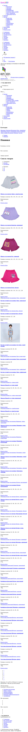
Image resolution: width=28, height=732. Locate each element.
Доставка (5, 37)
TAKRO (8, 22)
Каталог (5, 5)
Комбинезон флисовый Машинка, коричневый (13, 607)
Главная (5, 135)
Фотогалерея (6, 27)
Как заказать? (6, 33)
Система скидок (7, 34)
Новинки (5, 15)
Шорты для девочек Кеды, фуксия (10, 287)
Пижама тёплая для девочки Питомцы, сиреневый (14, 542)
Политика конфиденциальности (11, 694)
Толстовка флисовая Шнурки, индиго (10, 659)
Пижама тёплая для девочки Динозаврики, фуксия (14, 513)
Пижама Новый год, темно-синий (9, 385)
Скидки (5, 28)
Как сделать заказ (7, 720)
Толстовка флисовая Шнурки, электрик (11, 646)
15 (4, 168)
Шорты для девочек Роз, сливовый (10, 256)
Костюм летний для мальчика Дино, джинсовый (13, 300)
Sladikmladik (9, 19)
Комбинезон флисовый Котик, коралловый (12, 581)
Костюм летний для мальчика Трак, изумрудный (13, 359)
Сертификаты (6, 695)
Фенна (8, 25)
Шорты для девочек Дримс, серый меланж (12, 194)
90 (4, 170)
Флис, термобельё (10, 13)
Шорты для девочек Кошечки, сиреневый (11, 225)
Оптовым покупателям (9, 689)
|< (3, 670)
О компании (6, 32)
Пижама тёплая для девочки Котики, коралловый (14, 555)
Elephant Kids (9, 24)
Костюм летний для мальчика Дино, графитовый (13, 372)
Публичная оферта (8, 693)
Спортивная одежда (15, 131)
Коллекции (10, 132)
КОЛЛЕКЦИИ (10, 10)
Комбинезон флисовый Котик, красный (11, 594)
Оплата (5, 36)
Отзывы (5, 38)
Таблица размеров (7, 692)
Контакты (5, 39)
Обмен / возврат (7, 690)
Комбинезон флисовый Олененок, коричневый (13, 568)
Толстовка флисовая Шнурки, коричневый (12, 633)
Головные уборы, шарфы (12, 11)
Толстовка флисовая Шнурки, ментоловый (12, 620)
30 (4, 169)
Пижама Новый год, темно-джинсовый (11, 398)
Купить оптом (6, 29)
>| (3, 679)
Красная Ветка (9, 23)
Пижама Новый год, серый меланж (10, 411)
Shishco (8, 20)
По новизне (6, 164)
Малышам (8, 9)
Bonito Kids (9, 18)
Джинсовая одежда (11, 14)
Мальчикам (9, 6)
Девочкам (8, 8)
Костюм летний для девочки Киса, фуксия (12, 313)
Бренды (5, 17)
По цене (5, 163)
